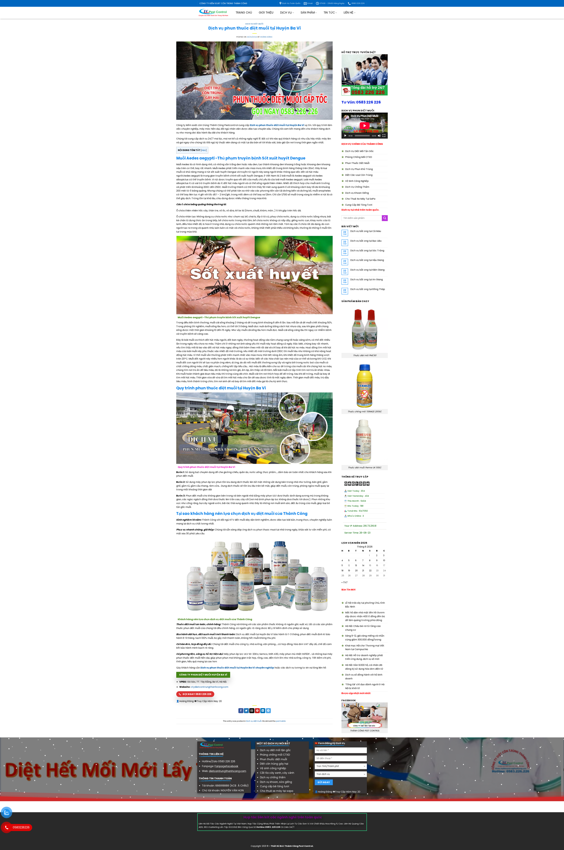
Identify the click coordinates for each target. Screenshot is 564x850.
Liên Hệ (349, 13)
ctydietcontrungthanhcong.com (209, 687)
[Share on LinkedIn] (262, 710)
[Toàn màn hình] (383, 135)
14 (363, 565)
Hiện (204, 150)
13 (356, 565)
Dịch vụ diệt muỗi (254, 24)
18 (342, 570)
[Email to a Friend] (251, 710)
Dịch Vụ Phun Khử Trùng (359, 169)
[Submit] (385, 218)
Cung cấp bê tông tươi (274, 786)
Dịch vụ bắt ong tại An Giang (366, 279)
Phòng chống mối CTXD (275, 755)
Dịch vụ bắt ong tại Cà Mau (365, 231)
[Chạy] (345, 135)
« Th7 (344, 582)
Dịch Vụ (286, 13)
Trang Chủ (244, 13)
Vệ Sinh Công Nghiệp (357, 181)
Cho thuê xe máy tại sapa (276, 791)
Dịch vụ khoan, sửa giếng (276, 782)
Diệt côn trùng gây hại (274, 763)
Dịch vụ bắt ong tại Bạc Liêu (365, 240)
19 (349, 570)
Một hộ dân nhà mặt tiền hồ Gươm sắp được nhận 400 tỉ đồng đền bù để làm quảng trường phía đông (365, 616)
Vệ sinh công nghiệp (273, 768)
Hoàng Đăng (266, 37)
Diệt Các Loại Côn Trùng (358, 175)
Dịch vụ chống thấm (273, 777)
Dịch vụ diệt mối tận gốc (275, 750)
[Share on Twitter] (246, 710)
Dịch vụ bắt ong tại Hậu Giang (367, 260)
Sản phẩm (308, 13)
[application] (364, 126)
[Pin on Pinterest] (257, 710)
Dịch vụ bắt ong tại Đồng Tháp (367, 289)
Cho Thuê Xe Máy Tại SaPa (360, 198)
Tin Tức (329, 13)
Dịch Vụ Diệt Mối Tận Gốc (359, 151)
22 (370, 570)
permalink (281, 721)
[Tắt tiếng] (379, 135)
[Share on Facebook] (240, 710)
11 (342, 565)
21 (363, 570)
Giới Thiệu (266, 13)
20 (356, 570)
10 (384, 560)
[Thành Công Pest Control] (213, 13)
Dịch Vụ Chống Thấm (357, 187)
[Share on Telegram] (268, 710)
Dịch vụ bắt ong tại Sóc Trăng (367, 250)
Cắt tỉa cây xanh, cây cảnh (277, 773)
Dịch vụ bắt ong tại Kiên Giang (367, 269)
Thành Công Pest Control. (298, 846)
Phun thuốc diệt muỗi (273, 759)
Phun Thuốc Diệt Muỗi (357, 163)
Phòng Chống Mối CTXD (358, 157)
